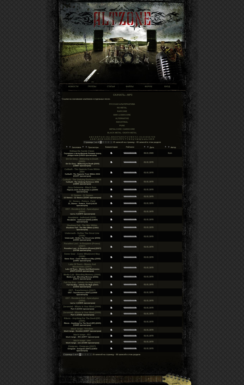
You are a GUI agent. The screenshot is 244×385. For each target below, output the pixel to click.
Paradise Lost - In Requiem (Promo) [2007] (82, 244)
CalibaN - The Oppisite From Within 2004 (82, 170)
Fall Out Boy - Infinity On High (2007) (82, 282)
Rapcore (122, 111)
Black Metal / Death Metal (122, 133)
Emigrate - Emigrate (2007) (82, 346)
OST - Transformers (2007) (82, 290)
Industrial (122, 122)
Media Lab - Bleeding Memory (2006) (82, 274)
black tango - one (82, 340)
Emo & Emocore (122, 115)
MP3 (129, 94)
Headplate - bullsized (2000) (82, 217)
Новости (73, 86)
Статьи (111, 86)
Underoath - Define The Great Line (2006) (82, 234)
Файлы (130, 86)
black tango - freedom (82, 329)
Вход (167, 86)
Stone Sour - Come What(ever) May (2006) (82, 255)
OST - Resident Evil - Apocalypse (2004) (82, 210)
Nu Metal (122, 108)
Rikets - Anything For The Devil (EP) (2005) (82, 319)
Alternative (122, 118)
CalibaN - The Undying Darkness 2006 (82, 179)
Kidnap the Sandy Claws (82, 151)
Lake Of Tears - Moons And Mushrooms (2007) (82, 265)
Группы (92, 86)
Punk (122, 125)
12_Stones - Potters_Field (82, 201)
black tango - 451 (82, 334)
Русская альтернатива (122, 104)
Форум (148, 86)
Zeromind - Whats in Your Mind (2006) (82, 306)
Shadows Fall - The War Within (82, 225)
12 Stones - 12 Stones (82, 195)
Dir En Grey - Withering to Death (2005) (82, 160)
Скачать (119, 94)
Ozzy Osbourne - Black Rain (82, 187)
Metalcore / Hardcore (122, 129)
